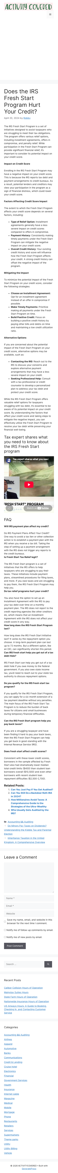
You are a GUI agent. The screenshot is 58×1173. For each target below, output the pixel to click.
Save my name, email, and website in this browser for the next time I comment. (29, 921)
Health (7, 1085)
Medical (8, 1103)
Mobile (7, 1107)
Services (8, 1130)
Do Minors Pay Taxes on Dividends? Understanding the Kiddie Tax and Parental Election (27, 829)
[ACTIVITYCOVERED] (28, 6)
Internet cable (11, 1094)
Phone (7, 1116)
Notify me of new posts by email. (24, 937)
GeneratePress (29, 1168)
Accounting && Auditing (20, 821)
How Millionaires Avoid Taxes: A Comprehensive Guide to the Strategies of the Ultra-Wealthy (29, 803)
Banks (7, 1053)
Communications (13, 1057)
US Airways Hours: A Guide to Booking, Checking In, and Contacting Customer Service (25, 1009)
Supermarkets (11, 1135)
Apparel (8, 1044)
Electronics (10, 1071)
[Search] (48, 964)
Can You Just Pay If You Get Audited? (32, 789)
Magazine (9, 1098)
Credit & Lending (13, 1062)
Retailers (8, 1125)
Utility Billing (10, 1148)
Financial (9, 1075)
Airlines (8, 1039)
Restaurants (10, 1121)
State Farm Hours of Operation (20, 997)
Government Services (15, 1080)
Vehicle (8, 1153)
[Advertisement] (29, 51)
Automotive (10, 1048)
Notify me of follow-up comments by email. (29, 930)
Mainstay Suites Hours (16, 992)
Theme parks (11, 1139)
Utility (7, 1144)
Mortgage (9, 1112)
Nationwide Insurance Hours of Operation (26, 1001)
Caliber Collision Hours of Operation (23, 988)
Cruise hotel (10, 1066)
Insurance (9, 1089)
